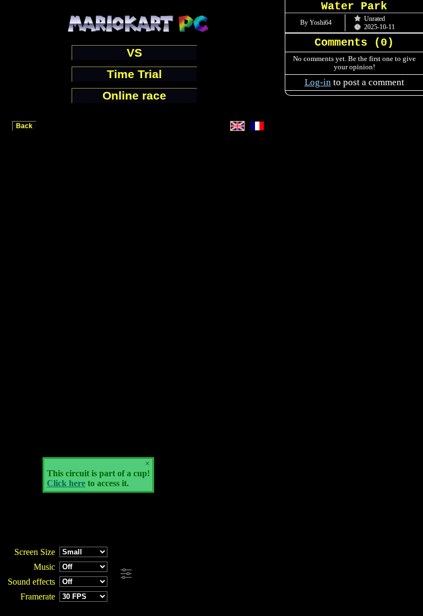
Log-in (318, 82)
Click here (66, 483)
